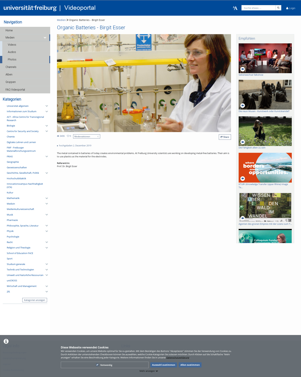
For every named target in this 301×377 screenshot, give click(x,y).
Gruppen (11, 82)
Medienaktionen (82, 136)
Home (9, 30)
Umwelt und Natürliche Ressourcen (25, 275)
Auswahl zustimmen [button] (163, 364)
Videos (12, 44)
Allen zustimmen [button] (190, 364)
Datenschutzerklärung (177, 357)
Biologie (11, 125)
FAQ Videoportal (15, 89)
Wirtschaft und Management (22, 286)
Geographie (13, 161)
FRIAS (10, 156)
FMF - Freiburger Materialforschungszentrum (21, 149)
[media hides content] (45, 37)
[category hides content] (45, 106)
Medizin (11, 203)
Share (226, 137)
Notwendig (106, 365)
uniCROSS (12, 280)
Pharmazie (12, 220)
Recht (10, 242)
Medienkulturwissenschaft (20, 209)
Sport (10, 258)
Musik (10, 214)
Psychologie (13, 236)
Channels (11, 67)
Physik (10, 231)
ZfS (8, 291)
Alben (9, 74)
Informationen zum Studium (21, 111)
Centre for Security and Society (23, 131)
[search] (258, 7)
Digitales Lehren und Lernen (21, 142)
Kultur (10, 192)
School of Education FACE (20, 253)
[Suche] (278, 7)
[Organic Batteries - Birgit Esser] (144, 82)
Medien (10, 37)
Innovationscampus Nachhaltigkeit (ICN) (25, 185)
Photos (12, 59)
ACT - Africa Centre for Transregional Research (25, 118)
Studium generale (16, 264)
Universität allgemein (18, 105)
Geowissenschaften (17, 167)
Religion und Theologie (18, 247)
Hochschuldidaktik (16, 178)
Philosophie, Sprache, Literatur (22, 225)
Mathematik (13, 198)
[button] (25, 30)
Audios (12, 52)
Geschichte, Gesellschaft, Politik (23, 172)
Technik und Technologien (20, 269)
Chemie (11, 136)
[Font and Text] (235, 8)
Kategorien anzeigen (34, 300)
